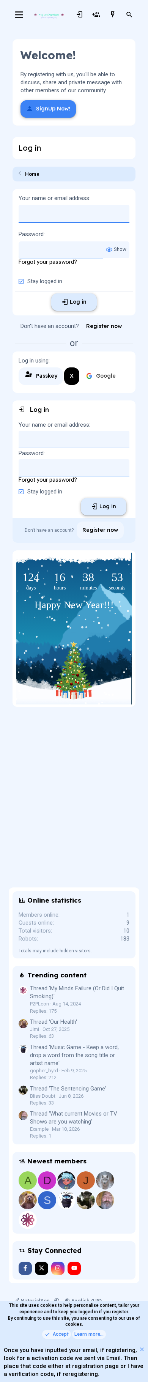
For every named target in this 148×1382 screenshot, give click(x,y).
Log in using (34, 360)
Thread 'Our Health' (53, 1021)
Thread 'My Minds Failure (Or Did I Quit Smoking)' (77, 992)
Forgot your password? (48, 261)
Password (31, 234)
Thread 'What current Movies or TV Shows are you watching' (73, 1117)
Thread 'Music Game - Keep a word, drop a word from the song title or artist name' (74, 1055)
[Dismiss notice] (141, 1350)
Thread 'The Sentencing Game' (68, 1088)
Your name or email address (54, 198)
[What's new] (112, 15)
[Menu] (19, 15)
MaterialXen (35, 1300)
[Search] (129, 15)
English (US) (86, 1300)
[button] (57, 1300)
